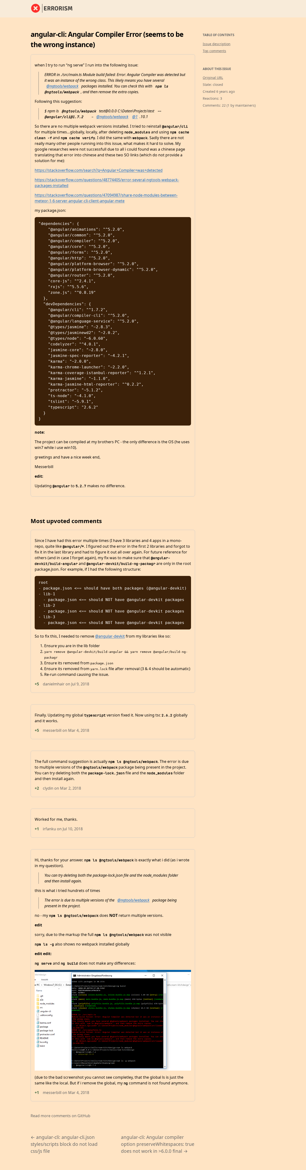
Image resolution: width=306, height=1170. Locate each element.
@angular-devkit (110, 636)
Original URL (213, 77)
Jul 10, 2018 (73, 828)
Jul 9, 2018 (80, 684)
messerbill (52, 730)
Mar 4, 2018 (78, 730)
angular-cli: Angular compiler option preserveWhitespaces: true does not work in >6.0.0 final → (157, 1144)
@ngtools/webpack (62, 86)
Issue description (216, 44)
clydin (48, 788)
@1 (135, 116)
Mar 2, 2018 (70, 788)
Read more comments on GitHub (60, 1115)
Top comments (214, 51)
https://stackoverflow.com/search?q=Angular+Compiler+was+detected (99, 170)
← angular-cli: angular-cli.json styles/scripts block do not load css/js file (64, 1144)
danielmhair (54, 684)
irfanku (49, 828)
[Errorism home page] (54, 8)
